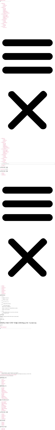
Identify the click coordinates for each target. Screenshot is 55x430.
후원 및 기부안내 (5, 12)
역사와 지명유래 (4, 401)
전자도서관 (3, 26)
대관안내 (4, 24)
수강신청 (4, 21)
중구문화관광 (5, 18)
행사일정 (4, 9)
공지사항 (4, 8)
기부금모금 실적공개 (5, 392)
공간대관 (3, 23)
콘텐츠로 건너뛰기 (2, 0)
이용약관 (1, 374)
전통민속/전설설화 (6, 151)
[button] (27, 83)
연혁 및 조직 (5, 5)
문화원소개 (3, 3)
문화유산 (4, 17)
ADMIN (15, 374)
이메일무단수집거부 (11, 374)
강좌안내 (4, 20)
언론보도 (4, 10)
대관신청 (4, 25)
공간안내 (4, 6)
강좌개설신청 (5, 22)
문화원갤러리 (5, 11)
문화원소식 (3, 7)
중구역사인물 (5, 150)
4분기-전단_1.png (3, 327)
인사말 (4, 4)
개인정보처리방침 (5, 374)
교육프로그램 (3, 19)
